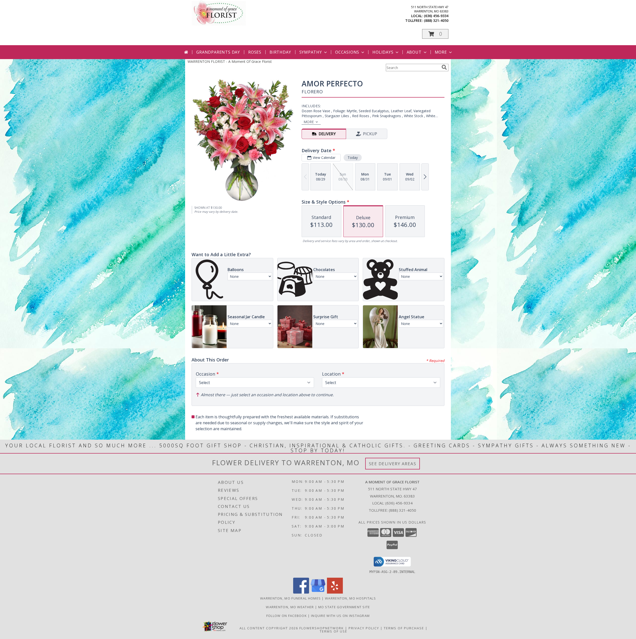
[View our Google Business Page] (318, 592)
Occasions (347, 52)
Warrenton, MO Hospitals (350, 598)
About (414, 52)
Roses (254, 52)
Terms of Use (333, 631)
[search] (444, 67)
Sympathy (310, 52)
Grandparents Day (218, 52)
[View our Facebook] (301, 592)
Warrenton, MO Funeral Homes (290, 598)
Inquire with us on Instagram (340, 615)
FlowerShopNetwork (321, 628)
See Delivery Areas (392, 463)
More (441, 52)
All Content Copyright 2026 (268, 628)
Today (353, 157)
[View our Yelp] (335, 592)
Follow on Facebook (287, 615)
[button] (435, 34)
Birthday (280, 52)
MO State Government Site (344, 607)
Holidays (382, 52)
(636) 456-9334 (436, 15)
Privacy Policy (364, 628)
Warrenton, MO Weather (290, 607)
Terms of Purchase (404, 628)
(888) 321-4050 (436, 20)
